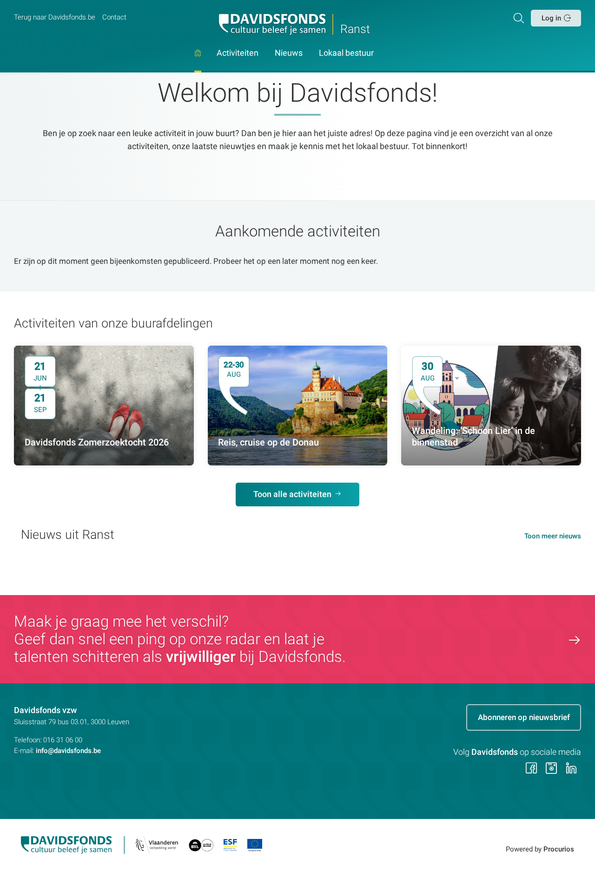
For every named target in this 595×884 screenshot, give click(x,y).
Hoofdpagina (197, 61)
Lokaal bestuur (346, 53)
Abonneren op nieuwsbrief (524, 717)
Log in (551, 18)
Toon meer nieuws (552, 536)
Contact (114, 17)
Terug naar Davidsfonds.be (54, 17)
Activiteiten (237, 53)
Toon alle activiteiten (292, 494)
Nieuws (289, 53)
